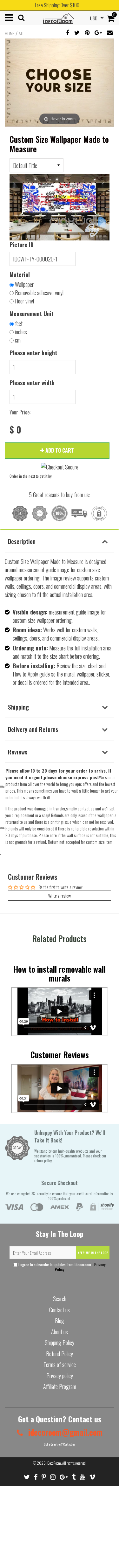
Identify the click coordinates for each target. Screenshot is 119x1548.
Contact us (59, 1310)
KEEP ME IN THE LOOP (93, 1252)
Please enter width (32, 382)
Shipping (18, 706)
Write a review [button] (59, 895)
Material (20, 274)
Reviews (17, 751)
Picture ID (22, 244)
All (21, 33)
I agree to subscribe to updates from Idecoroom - (61, 1267)
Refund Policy (59, 1354)
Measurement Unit (32, 313)
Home (9, 33)
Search (59, 1299)
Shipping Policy (59, 1342)
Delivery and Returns (33, 729)
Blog (59, 1320)
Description (22, 541)
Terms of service (59, 1364)
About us (59, 1332)
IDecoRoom (53, 1463)
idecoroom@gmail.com (64, 1432)
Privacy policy (59, 1375)
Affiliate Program (59, 1386)
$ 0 (15, 430)
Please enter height (33, 353)
